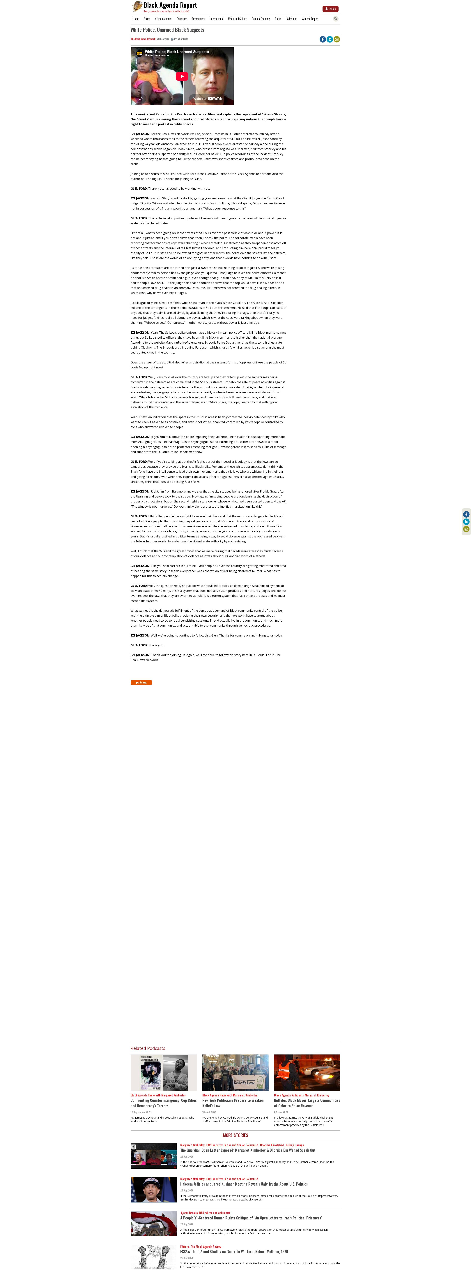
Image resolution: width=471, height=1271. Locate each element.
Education (182, 19)
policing (141, 682)
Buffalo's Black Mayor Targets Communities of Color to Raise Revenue (307, 1102)
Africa (147, 19)
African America (163, 19)
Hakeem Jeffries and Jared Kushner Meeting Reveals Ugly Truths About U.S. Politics (244, 1184)
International (216, 19)
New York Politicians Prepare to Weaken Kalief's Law (233, 1102)
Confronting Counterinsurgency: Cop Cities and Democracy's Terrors (164, 1102)
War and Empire (310, 19)
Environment (198, 19)
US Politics (291, 19)
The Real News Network (143, 39)
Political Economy (261, 19)
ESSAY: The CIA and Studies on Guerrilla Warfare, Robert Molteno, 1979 (234, 1251)
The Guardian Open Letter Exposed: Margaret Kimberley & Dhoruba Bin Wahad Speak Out (248, 1150)
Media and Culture (237, 19)
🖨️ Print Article (179, 39)
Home (136, 19)
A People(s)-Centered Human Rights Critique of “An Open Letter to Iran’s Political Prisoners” (251, 1218)
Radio (278, 19)
